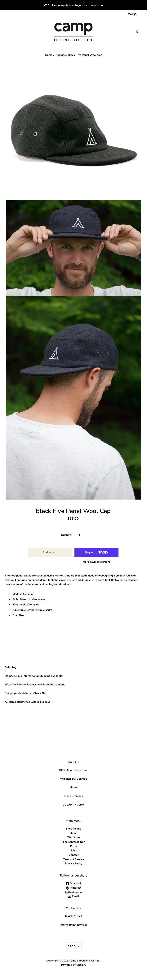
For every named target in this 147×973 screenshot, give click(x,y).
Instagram (75, 892)
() (132, 14)
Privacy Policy (73, 863)
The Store (73, 837)
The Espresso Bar (74, 842)
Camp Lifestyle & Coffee (84, 960)
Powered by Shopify (73, 965)
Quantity (66, 535)
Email (75, 896)
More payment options (96, 562)
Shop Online (73, 828)
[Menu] (8, 32)
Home (48, 55)
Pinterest (75, 888)
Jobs (73, 850)
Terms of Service (73, 859)
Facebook (75, 883)
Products (60, 55)
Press (73, 846)
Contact (73, 855)
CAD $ (72, 946)
